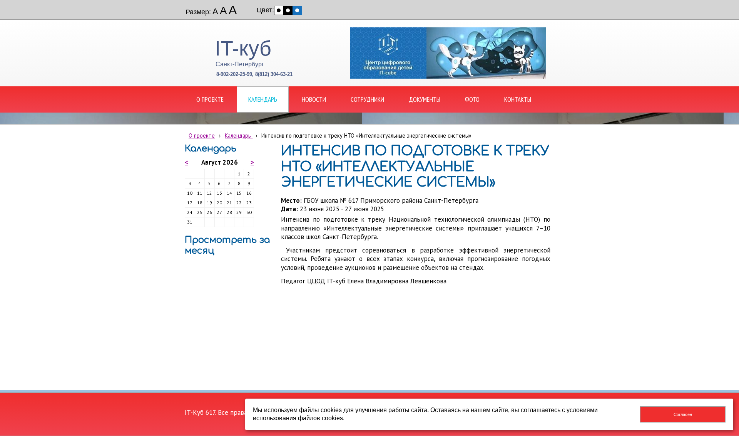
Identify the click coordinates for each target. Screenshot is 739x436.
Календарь (238, 135)
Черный (288, 10)
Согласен (683, 414)
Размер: (198, 12)
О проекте (202, 135)
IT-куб (243, 48)
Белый (278, 10)
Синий (297, 10)
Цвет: (265, 10)
